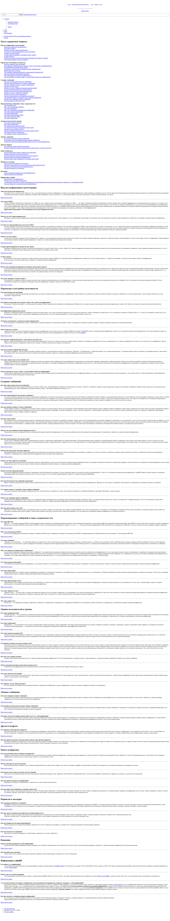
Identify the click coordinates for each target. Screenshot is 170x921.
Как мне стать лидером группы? (14, 129)
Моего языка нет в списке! (12, 70)
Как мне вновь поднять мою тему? (14, 101)
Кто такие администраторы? (12, 122)
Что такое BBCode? (10, 105)
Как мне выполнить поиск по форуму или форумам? (20, 152)
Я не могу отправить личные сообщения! (16, 138)
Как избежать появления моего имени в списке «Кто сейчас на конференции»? (28, 66)
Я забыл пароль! (9, 56)
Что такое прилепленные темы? (13, 115)
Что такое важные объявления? (13, 112)
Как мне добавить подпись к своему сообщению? (19, 85)
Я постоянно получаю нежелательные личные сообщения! (22, 140)
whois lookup (117, 884)
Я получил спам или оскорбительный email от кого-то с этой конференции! (27, 141)
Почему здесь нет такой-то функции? (15, 180)
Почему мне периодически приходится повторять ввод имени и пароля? (26, 58)
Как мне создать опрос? (11, 86)
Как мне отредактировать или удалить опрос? (18, 89)
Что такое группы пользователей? (14, 126)
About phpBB (13, 867)
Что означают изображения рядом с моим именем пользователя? (23, 72)
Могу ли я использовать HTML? (14, 107)
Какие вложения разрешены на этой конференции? (19, 173)
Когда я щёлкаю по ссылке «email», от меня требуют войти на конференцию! (27, 77)
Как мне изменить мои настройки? (14, 64)
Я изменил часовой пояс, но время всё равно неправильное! (22, 69)
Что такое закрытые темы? (12, 116)
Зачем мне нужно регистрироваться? (15, 47)
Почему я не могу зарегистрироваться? (16, 50)
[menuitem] (13, 22)
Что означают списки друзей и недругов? (16, 146)
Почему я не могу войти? (12, 53)
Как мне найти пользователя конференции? (17, 157)
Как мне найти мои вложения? (13, 174)
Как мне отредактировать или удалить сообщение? (19, 83)
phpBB (82, 332)
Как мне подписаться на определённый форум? (18, 166)
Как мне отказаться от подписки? (14, 168)
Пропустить (85, 11)
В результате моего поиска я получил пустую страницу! (21, 155)
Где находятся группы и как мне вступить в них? (19, 127)
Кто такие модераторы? (11, 124)
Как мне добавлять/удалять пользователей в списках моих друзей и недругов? (27, 148)
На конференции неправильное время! (16, 67)
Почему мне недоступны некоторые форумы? (18, 91)
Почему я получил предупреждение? (15, 94)
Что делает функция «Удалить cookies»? (16, 59)
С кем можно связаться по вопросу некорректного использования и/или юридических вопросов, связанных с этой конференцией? (43, 182)
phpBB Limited (59, 866)
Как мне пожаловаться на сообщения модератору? (19, 96)
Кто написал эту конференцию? (13, 179)
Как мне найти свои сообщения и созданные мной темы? (21, 159)
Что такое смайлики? (10, 108)
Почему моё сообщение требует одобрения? (17, 99)
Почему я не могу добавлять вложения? (16, 93)
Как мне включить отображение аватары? (16, 74)
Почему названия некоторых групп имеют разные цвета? (21, 130)
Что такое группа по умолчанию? (14, 132)
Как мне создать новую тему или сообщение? (18, 81)
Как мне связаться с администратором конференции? (20, 184)
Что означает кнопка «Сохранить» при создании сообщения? (22, 97)
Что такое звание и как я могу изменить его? (17, 75)
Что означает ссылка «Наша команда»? (16, 134)
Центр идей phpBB (103, 876)
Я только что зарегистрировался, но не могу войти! (19, 51)
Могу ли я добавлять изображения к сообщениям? (19, 110)
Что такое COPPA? (10, 48)
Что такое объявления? (11, 113)
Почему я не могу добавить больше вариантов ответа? (20, 88)
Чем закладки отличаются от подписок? (16, 163)
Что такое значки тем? (11, 118)
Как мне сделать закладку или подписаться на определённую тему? (24, 165)
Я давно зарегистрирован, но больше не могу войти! (20, 55)
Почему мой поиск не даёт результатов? (16, 154)
